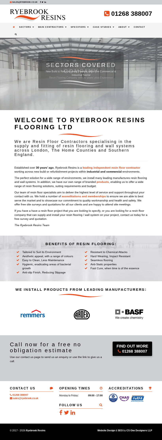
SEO (120, 430)
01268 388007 (132, 349)
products (103, 181)
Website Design (106, 430)
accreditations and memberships (84, 196)
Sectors (25, 27)
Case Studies (102, 27)
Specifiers (79, 27)
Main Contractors (51, 27)
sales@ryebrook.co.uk (25, 2)
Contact (139, 27)
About (123, 27)
